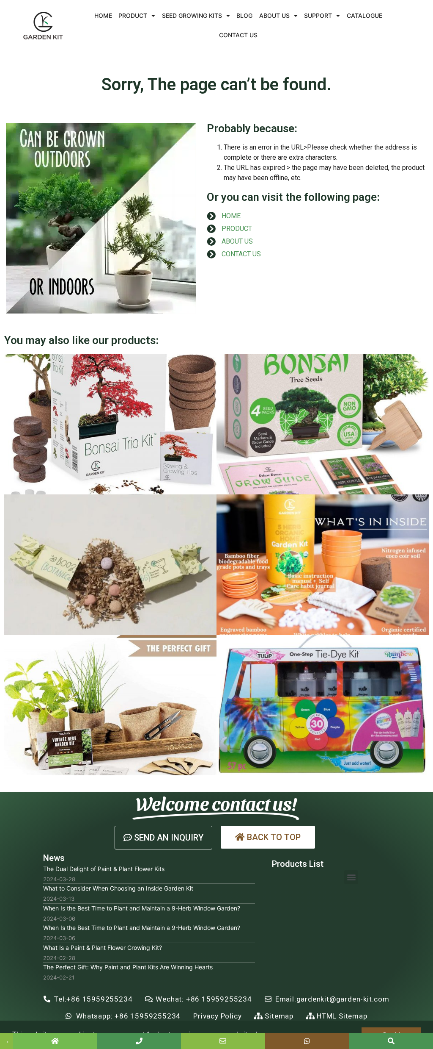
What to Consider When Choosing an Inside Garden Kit (118, 888)
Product (132, 15)
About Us (274, 15)
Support (318, 15)
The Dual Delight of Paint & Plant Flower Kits (103, 868)
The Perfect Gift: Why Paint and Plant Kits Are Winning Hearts (128, 967)
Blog (244, 15)
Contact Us (238, 35)
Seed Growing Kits (192, 15)
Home (103, 15)
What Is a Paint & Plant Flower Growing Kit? (102, 947)
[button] (163, 837)
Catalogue (364, 15)
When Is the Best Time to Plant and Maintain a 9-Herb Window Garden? (141, 908)
